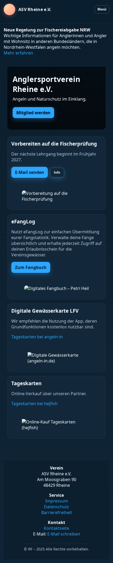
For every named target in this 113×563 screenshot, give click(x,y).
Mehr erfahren (18, 53)
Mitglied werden (33, 112)
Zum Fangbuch (31, 267)
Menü (101, 9)
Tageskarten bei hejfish (34, 403)
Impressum (56, 501)
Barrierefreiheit (56, 512)
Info (57, 172)
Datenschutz (56, 507)
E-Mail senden (29, 172)
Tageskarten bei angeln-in (37, 337)
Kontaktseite (56, 528)
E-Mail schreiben (63, 534)
